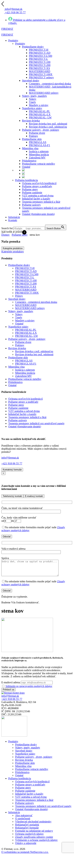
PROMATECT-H (25, 268)
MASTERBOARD (25, 289)
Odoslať (7, 536)
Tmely (18, 317)
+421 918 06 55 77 (11, 463)
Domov (5, 234)
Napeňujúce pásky (18, 326)
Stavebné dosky (16, 298)
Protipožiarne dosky (19, 265)
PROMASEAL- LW (26, 335)
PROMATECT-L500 (26, 274)
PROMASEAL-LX (26, 332)
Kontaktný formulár (12, 469)
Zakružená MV (23, 376)
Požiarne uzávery (17, 420)
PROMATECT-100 (26, 280)
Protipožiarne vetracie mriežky (24, 379)
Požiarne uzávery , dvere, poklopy (26, 339)
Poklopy (19, 345)
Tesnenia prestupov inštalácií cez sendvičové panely (36, 423)
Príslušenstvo (15, 382)
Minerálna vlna (16, 366)
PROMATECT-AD (26, 271)
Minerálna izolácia (25, 372)
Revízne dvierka (17, 348)
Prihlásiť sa (8, 689)
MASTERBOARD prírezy (30, 308)
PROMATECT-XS (25, 286)
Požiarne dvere (23, 342)
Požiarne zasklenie (18, 408)
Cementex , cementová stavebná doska (36, 302)
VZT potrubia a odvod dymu (24, 411)
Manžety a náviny (25, 320)
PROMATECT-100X (27, 292)
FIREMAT (7, 28)
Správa (5, 558)
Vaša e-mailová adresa (13, 548)
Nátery (19, 314)
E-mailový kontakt (34, 496)
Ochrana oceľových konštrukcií (25, 398)
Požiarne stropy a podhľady (23, 401)
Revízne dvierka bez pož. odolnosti (34, 354)
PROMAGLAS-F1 (25, 363)
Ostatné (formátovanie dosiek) (24, 426)
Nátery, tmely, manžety (20, 311)
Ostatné (19, 323)
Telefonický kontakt (12, 496)
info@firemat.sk (10, 457)
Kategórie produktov (13, 248)
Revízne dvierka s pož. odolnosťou (34, 351)
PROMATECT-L (24, 277)
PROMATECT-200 (26, 283)
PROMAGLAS (24, 360)
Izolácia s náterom (25, 369)
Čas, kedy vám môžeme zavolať (18, 517)
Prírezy (19, 295)
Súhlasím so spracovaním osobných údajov (29, 686)
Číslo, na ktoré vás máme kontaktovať (22, 508)
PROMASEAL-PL (25, 329)
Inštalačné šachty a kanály (22, 414)
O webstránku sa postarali (25, 852)
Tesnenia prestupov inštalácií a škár (27, 417)
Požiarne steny (20, 234)
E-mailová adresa (10, 682)
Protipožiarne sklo (18, 357)
